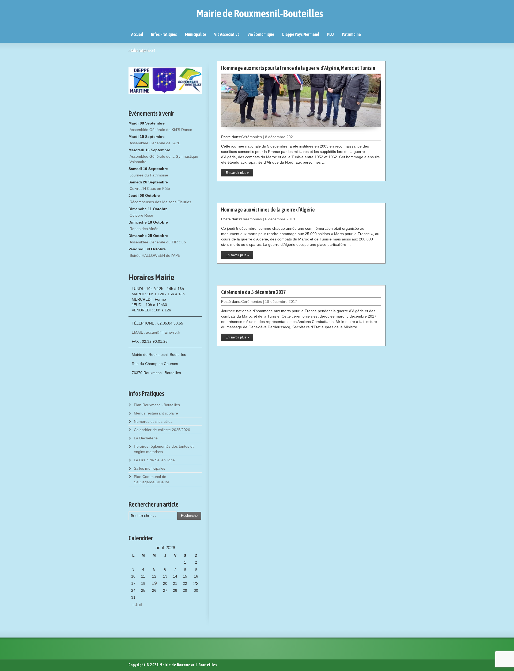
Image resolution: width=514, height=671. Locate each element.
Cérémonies (251, 137)
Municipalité (195, 34)
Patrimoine (351, 34)
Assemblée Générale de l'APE (155, 143)
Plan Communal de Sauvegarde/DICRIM (151, 479)
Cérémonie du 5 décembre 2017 (253, 292)
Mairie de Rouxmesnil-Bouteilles (259, 13)
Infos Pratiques (164, 34)
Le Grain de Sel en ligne (154, 460)
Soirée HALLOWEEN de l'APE (155, 255)
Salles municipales (149, 468)
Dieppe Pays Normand (300, 34)
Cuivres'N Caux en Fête (150, 188)
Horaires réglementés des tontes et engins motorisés (164, 449)
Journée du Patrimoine (149, 175)
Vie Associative (227, 34)
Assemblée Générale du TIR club (158, 242)
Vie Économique (261, 34)
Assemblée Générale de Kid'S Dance (161, 129)
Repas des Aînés (144, 229)
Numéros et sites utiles (153, 421)
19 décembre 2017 (281, 301)
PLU (330, 34)
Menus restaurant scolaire (156, 413)
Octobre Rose (141, 215)
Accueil (137, 34)
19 (154, 583)
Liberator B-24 (143, 50)
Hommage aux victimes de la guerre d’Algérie (268, 209)
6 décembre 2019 (280, 219)
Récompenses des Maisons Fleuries (160, 202)
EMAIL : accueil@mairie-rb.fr (156, 332)
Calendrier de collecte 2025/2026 (162, 430)
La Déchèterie (146, 438)
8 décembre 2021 (280, 137)
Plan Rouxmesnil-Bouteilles (157, 405)
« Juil (135, 604)
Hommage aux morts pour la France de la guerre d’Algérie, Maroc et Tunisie (298, 68)
